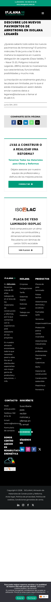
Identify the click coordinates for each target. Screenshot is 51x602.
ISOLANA (28, 490)
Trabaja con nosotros (25, 314)
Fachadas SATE (39, 313)
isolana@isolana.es (26, 4)
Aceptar (20, 598)
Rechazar (32, 598)
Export (23, 308)
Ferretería (39, 389)
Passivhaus (40, 385)
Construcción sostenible (41, 379)
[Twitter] (39, 449)
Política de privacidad (25, 497)
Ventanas (39, 319)
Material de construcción (41, 372)
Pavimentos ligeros (40, 356)
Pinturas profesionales (41, 349)
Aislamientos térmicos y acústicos (41, 305)
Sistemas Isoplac (24, 298)
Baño (37, 367)
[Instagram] (28, 449)
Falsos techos (38, 296)
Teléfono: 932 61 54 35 (9, 414)
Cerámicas (40, 362)
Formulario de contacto (9, 429)
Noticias (23, 304)
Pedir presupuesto (9, 407)
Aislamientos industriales (41, 342)
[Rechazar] (47, 591)
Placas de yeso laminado (39, 287)
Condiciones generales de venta (29, 500)
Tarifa (22, 292)
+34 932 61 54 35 (30, 2)
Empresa (24, 284)
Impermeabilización (41, 323)
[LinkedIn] (22, 449)
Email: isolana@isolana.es (10, 421)
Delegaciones (25, 288)
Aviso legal (10, 497)
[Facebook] (33, 449)
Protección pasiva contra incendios (40, 332)
